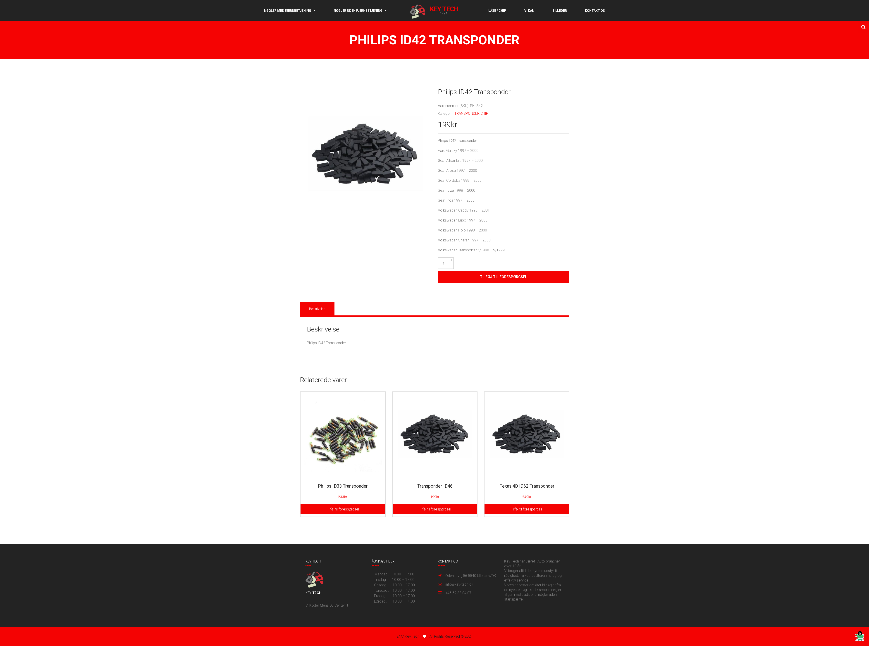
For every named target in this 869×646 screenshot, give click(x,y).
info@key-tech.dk (459, 584)
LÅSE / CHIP (497, 10)
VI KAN (529, 10)
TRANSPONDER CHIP (471, 113)
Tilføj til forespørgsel (503, 277)
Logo (437, 10)
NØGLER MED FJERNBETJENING (287, 10)
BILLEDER (559, 10)
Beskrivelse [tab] (317, 309)
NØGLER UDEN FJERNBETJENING (358, 10)
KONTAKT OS (595, 10)
